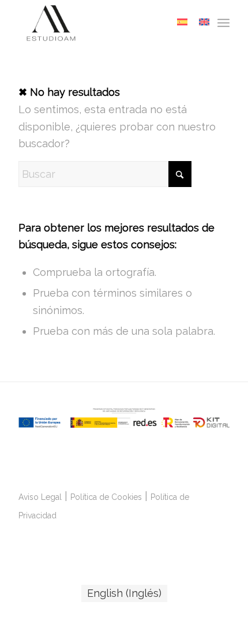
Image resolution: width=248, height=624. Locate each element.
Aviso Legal (40, 497)
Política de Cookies (106, 497)
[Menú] (223, 23)
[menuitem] (223, 23)
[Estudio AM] (102, 23)
